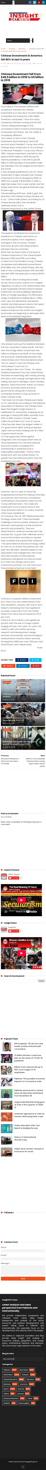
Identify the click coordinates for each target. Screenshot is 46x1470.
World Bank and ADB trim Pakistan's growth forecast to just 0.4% (19, 743)
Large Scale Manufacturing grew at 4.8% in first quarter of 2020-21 (29, 1105)
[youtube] (39, 2)
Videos (6, 1394)
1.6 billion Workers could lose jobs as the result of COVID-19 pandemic (28, 1058)
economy (24, 1384)
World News (8, 1375)
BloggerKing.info (31, 1462)
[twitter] (34, 2)
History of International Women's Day (25, 1138)
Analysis (12, 49)
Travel (29, 1398)
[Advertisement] (23, 790)
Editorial (21, 1389)
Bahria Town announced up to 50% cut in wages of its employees (28, 1070)
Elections (30, 1379)
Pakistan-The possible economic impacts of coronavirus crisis (29, 1080)
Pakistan (7, 1370)
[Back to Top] (23, 1467)
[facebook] (30, 2)
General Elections (10, 1379)
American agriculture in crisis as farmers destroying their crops (29, 1115)
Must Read (24, 1370)
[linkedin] (43, 2)
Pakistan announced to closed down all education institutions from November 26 (28, 1093)
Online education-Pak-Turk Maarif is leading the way (27, 1126)
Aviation (7, 1403)
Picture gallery (24, 1403)
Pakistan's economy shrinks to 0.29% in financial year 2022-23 (21, 719)
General (20, 1394)
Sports (6, 1389)
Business (22, 49)
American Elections (11, 1398)
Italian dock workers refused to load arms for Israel (29, 1150)
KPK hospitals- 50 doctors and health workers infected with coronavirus (28, 1046)
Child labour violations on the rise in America (19, 695)
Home (3, 49)
